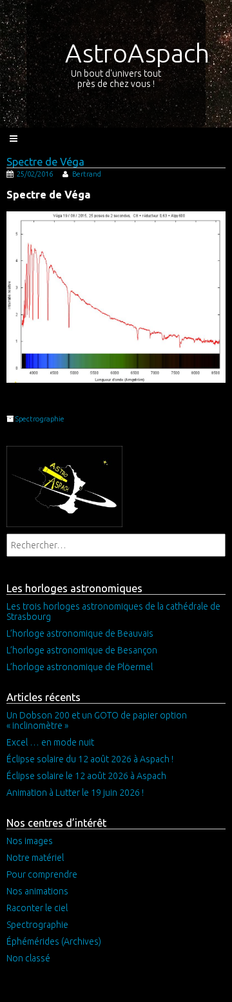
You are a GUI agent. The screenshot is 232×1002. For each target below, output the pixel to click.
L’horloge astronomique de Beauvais (79, 633)
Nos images (29, 841)
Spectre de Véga (45, 162)
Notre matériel (35, 858)
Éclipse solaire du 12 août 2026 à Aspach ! (89, 759)
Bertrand (86, 174)
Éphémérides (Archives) (53, 941)
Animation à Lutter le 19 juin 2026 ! (75, 792)
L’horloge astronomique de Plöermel (79, 667)
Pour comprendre (41, 874)
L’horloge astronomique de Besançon (81, 650)
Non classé (28, 958)
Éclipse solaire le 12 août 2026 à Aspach (86, 776)
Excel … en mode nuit (50, 742)
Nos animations (37, 891)
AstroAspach (137, 53)
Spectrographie (39, 419)
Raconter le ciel (37, 908)
